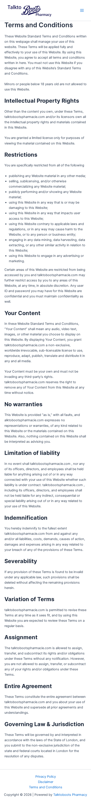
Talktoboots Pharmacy (70, 795)
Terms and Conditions (45, 787)
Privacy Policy (45, 777)
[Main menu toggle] (82, 10)
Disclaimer (45, 782)
